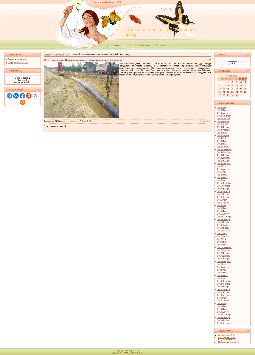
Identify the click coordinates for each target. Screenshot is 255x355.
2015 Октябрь (223, 186)
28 (224, 95)
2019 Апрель (223, 301)
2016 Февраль (224, 197)
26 (245, 92)
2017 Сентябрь (224, 247)
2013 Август (223, 113)
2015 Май (221, 172)
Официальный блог (227, 335)
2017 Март (222, 233)
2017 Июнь (222, 242)
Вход (162, 45)
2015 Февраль (224, 163)
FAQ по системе (226, 340)
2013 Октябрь (223, 118)
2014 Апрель (223, 135)
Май (62, 54)
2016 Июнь (222, 208)
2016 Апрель (223, 202)
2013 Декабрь (223, 124)
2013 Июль (222, 110)
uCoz (141, 353)
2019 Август (223, 312)
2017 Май (221, 239)
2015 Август (223, 180)
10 (237, 85)
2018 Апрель (223, 267)
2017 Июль (222, 245)
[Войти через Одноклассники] (22, 102)
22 (228, 92)
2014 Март (222, 132)
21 (224, 92)
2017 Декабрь (223, 256)
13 (219, 89)
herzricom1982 (72, 121)
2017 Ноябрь (223, 253)
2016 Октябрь (223, 219)
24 (237, 92)
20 (67, 54)
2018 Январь (223, 259)
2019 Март (222, 298)
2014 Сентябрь (224, 149)
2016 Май (221, 205)
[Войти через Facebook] (22, 96)
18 (241, 89)
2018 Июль (222, 275)
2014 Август (223, 146)
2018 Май (221, 270)
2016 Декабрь (223, 225)
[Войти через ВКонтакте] (16, 96)
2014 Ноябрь (223, 155)
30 (232, 95)
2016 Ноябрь (223, 222)
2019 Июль (222, 309)
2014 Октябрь (223, 152)
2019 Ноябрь (223, 320)
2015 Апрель (223, 169)
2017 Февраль (224, 231)
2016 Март (222, 200)
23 (232, 92)
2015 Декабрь (223, 191)
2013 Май (221, 107)
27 (219, 95)
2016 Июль (222, 211)
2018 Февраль (224, 261)
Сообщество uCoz (227, 337)
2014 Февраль (224, 130)
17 (237, 89)
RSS (119, 2)
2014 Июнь (222, 141)
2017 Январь (223, 228)
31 (237, 95)
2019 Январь (223, 292)
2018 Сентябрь (224, 281)
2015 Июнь (222, 174)
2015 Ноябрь (223, 188)
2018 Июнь (222, 273)
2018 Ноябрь (223, 287)
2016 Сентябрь (224, 217)
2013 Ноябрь (223, 121)
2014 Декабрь (223, 158)
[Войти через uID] (10, 96)
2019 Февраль (224, 295)
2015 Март (222, 166)
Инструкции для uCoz (228, 342)
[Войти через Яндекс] (29, 96)
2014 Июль (222, 144)
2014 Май (221, 138)
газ (200, 63)
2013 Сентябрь (224, 116)
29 (228, 95)
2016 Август (223, 214)
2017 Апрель (223, 236)
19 (245, 89)
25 (241, 92)
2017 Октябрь (223, 250)
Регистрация (145, 45)
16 (232, 89)
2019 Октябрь (223, 317)
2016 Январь (223, 194)
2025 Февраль (224, 323)
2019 (56, 54)
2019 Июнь (222, 306)
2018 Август (223, 278)
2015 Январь (223, 160)
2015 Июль (222, 177)
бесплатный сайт (128, 353)
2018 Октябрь (223, 284)
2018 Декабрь (223, 289)
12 (245, 85)
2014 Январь (223, 127)
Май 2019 (232, 76)
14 (224, 89)
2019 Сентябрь (224, 315)
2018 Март (222, 264)
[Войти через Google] (35, 96)
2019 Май (221, 303)
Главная (117, 45)
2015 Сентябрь (224, 183)
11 (241, 85)
